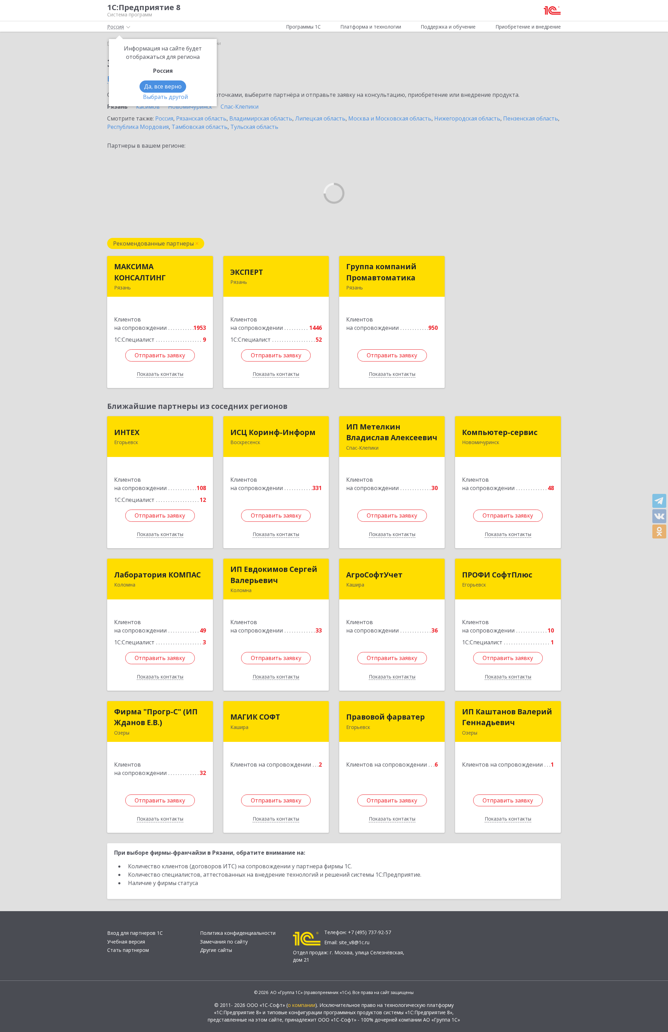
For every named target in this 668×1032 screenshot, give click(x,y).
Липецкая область (320, 118)
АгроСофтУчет (374, 575)
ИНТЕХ (127, 432)
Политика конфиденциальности (238, 933)
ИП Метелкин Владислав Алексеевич (391, 432)
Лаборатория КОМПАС (157, 575)
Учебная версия (126, 941)
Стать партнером (128, 950)
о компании (301, 1005)
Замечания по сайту (224, 941)
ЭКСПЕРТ (246, 272)
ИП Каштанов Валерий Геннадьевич (507, 717)
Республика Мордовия (138, 127)
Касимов (148, 106)
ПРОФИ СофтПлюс (497, 575)
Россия (164, 118)
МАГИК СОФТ (255, 717)
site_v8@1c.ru (354, 942)
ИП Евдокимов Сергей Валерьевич (273, 574)
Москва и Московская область (389, 118)
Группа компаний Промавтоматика (381, 272)
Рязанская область (201, 118)
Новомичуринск (190, 106)
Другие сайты (216, 950)
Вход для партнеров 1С (135, 933)
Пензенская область (530, 118)
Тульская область (254, 127)
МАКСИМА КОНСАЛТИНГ (140, 272)
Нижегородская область (467, 118)
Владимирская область (260, 118)
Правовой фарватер (385, 717)
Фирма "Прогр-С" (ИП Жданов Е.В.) (156, 717)
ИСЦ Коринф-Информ (273, 432)
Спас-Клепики (240, 106)
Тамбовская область (200, 127)
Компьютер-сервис (500, 432)
